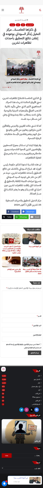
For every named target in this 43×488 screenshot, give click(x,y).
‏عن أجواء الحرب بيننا (35, 246)
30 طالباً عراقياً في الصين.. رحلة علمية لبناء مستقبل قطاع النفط (32, 271)
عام (23, 25)
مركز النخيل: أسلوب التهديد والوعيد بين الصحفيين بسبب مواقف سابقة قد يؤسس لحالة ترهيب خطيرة (11, 249)
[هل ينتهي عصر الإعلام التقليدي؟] (11, 261)
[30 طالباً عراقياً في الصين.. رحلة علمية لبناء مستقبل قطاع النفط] (31, 261)
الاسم (39, 316)
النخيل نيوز (18, 20)
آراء (39, 390)
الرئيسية (24, 20)
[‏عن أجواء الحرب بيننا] (31, 239)
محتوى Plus (36, 397)
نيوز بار (12, 25)
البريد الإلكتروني (36, 325)
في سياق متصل (35, 386)
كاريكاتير (38, 401)
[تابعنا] (3, 369)
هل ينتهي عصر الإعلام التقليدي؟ (14, 270)
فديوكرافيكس (36, 404)
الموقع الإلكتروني (37, 335)
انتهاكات (37, 393)
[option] (21, 431)
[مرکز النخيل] (21, 10)
